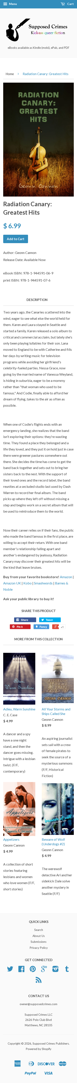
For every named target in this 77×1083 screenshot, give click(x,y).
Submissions (38, 941)
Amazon (66, 577)
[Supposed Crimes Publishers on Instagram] (55, 970)
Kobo (27, 583)
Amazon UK (12, 583)
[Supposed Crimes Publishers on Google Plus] (44, 970)
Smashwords (43, 583)
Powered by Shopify (38, 1049)
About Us (39, 936)
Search (38, 930)
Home (10, 74)
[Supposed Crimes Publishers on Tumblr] (67, 970)
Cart (70, 4)
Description (37, 300)
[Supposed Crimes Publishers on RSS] (39, 981)
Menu (12, 4)
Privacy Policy (39, 947)
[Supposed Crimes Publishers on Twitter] (10, 970)
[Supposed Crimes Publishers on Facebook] (21, 970)
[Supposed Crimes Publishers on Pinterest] (33, 970)
